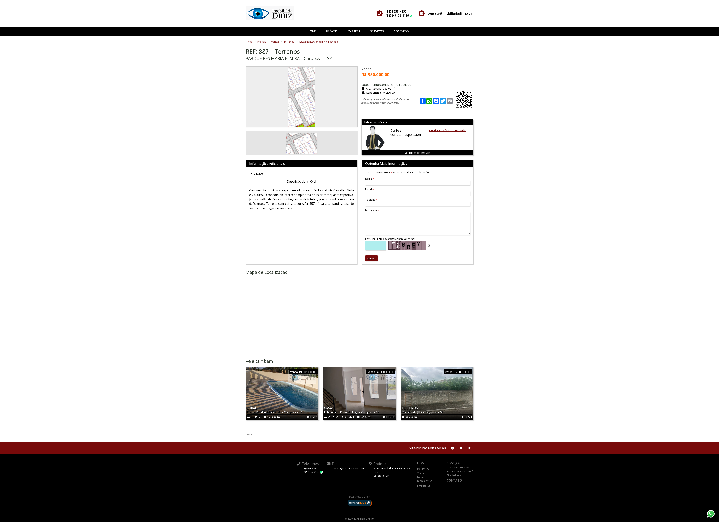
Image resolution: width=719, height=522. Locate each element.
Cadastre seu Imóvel (458, 467)
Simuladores (454, 475)
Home (311, 31)
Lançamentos (424, 480)
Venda (275, 41)
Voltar (249, 434)
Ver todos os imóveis (417, 153)
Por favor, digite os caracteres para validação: (390, 238)
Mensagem (372, 210)
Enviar (371, 258)
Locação (421, 477)
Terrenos (289, 41)
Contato (401, 31)
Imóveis (332, 31)
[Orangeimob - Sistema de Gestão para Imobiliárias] (359, 503)
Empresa (353, 31)
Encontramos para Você (460, 471)
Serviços (377, 31)
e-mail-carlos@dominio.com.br (447, 130)
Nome (369, 178)
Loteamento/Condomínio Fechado (318, 41)
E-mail (369, 189)
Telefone (371, 199)
